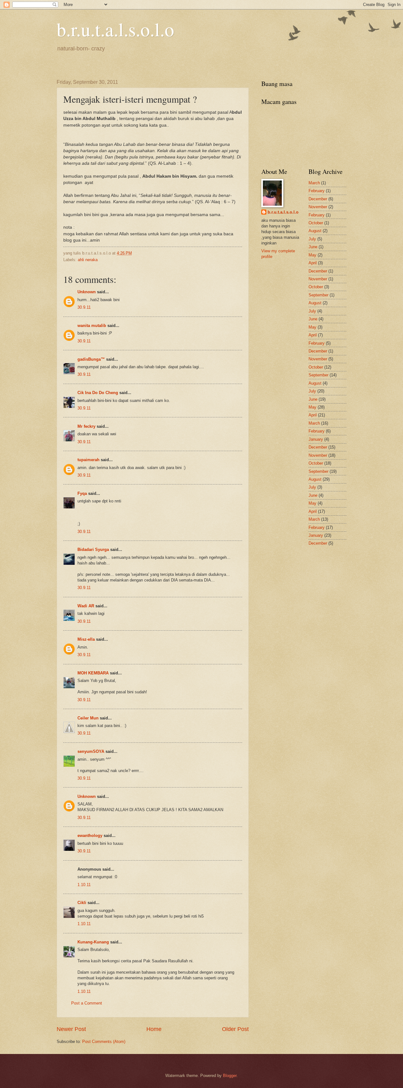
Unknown (86, 291)
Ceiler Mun (88, 718)
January (316, 439)
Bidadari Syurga (93, 549)
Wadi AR (85, 606)
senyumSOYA (90, 751)
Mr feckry (86, 426)
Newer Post (71, 1029)
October (316, 222)
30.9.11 (84, 307)
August (315, 230)
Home (154, 1029)
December (318, 199)
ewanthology (89, 835)
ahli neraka (88, 259)
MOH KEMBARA (93, 673)
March (314, 182)
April (313, 263)
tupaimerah (88, 459)
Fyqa (82, 493)
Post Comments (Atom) (103, 1041)
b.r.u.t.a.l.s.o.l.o (115, 29)
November (318, 206)
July (312, 239)
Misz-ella (86, 639)
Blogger (229, 1075)
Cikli (81, 902)
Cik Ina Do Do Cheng (97, 392)
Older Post (235, 1029)
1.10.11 (84, 884)
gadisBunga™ (91, 359)
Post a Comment (86, 1003)
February (317, 190)
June (313, 246)
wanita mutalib (91, 325)
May (312, 255)
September (318, 295)
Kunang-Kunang (93, 942)
